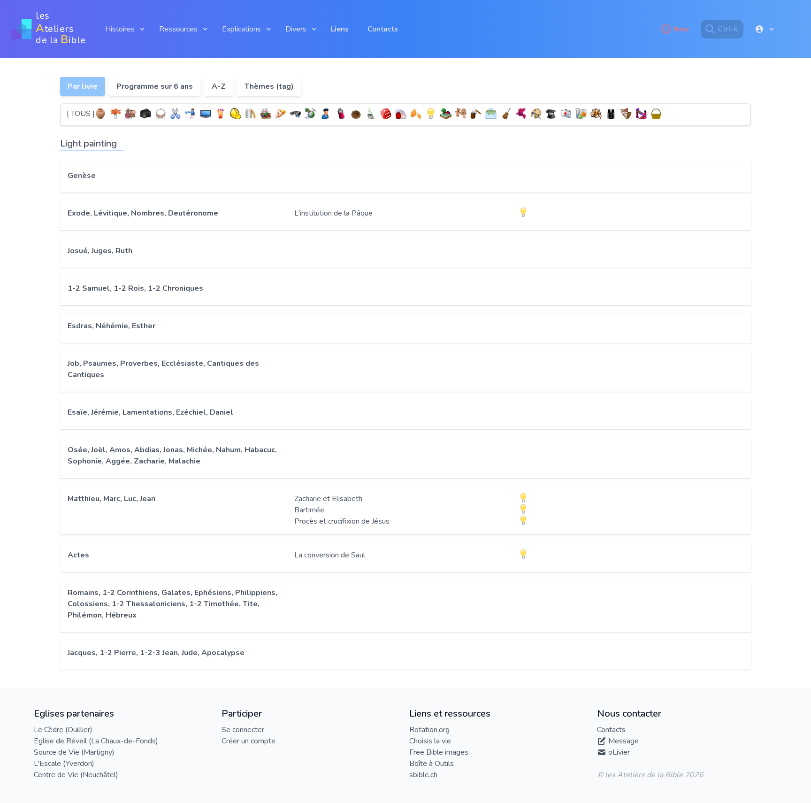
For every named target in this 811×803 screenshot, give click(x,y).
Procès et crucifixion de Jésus (342, 521)
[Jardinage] (370, 113)
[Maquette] (445, 113)
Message (623, 741)
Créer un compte (248, 741)
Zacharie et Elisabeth (328, 499)
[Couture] (265, 113)
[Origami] (521, 113)
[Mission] (491, 113)
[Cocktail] (220, 113)
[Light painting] (430, 113)
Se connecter (243, 730)
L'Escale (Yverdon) (64, 763)
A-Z (219, 86)
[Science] (581, 113)
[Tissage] (641, 113)
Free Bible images (438, 752)
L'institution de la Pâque (333, 213)
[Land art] (415, 113)
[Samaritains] (566, 113)
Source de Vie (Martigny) (74, 752)
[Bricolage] (175, 113)
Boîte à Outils (431, 763)
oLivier (619, 752)
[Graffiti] (340, 113)
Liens (340, 29)
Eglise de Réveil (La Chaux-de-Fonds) (96, 741)
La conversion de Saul (329, 555)
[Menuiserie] (476, 113)
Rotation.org (429, 730)
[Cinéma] (205, 113)
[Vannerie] (656, 113)
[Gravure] (355, 113)
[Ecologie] (310, 113)
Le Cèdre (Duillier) (63, 730)
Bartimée (309, 510)
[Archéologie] (100, 113)
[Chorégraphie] (190, 113)
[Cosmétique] (250, 113)
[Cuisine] (280, 113)
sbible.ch (423, 775)
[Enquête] (325, 113)
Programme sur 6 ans (154, 86)
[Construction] (235, 113)
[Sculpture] (596, 113)
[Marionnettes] (461, 113)
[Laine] (400, 113)
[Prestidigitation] (551, 113)
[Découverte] (295, 113)
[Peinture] (536, 113)
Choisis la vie (430, 741)
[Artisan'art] (130, 113)
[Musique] (506, 113)
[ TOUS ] (81, 113)
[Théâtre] (626, 113)
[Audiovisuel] (145, 113)
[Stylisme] (611, 113)
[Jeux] (385, 113)
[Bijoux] (160, 113)
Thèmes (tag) (269, 86)
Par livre (83, 86)
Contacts (382, 29)
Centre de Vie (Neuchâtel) (76, 775)
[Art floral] (115, 113)
